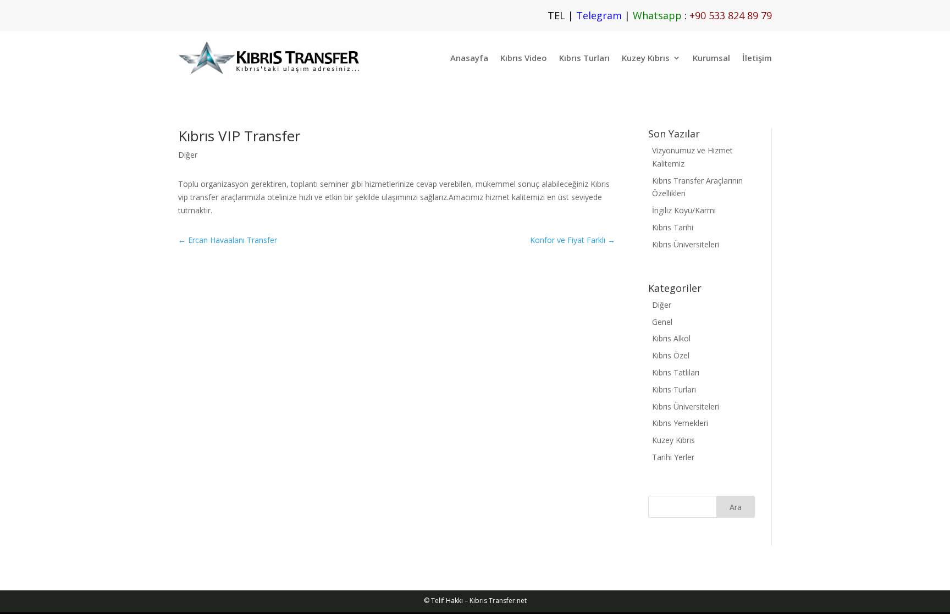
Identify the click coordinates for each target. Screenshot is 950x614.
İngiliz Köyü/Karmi (684, 210)
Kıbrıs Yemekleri (680, 423)
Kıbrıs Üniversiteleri (685, 244)
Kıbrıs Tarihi (672, 227)
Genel (662, 322)
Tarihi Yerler (673, 457)
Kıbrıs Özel (670, 355)
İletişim (757, 57)
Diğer (187, 155)
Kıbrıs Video (523, 57)
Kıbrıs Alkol (671, 338)
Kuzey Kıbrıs (646, 57)
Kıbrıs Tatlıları (675, 372)
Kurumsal (711, 57)
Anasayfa (469, 57)
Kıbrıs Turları (584, 57)
